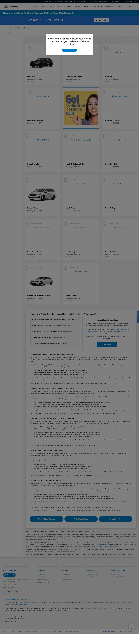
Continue (69, 50)
